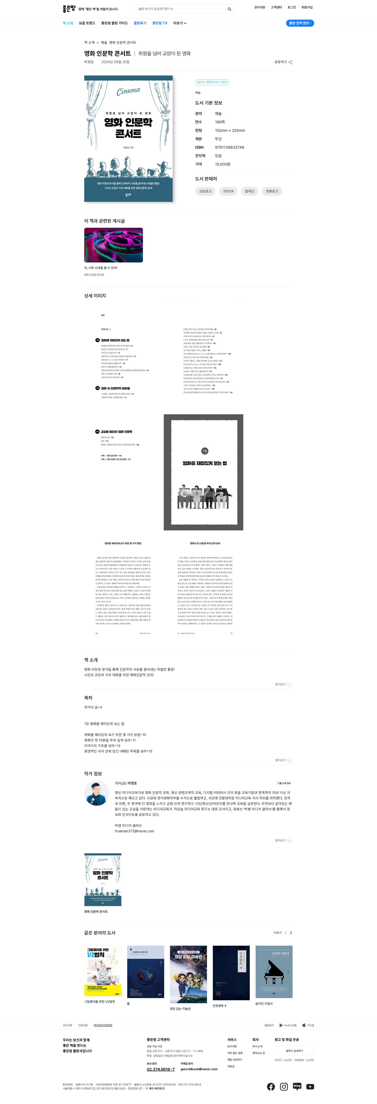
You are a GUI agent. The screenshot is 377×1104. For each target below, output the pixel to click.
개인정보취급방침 (102, 1025)
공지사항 (259, 7)
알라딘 (249, 191)
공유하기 (281, 62)
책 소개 (68, 23)
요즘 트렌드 (87, 23)
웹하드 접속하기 (294, 1050)
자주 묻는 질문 (235, 1053)
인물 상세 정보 (284, 783)
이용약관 (83, 1025)
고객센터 (276, 7)
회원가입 (307, 7)
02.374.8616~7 (161, 1069)
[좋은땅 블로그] (297, 1086)
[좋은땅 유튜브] (310, 1086)
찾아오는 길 (259, 1053)
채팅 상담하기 (234, 1059)
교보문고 (205, 191)
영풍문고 (272, 191)
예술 (198, 93)
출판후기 (140, 23)
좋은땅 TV (159, 23)
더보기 (178, 23)
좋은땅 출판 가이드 (114, 23)
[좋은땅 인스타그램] (284, 1086)
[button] (83, 244)
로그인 (292, 7)
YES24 (228, 191)
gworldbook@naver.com (199, 1069)
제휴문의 (269, 1025)
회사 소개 (258, 1046)
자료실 (230, 1066)
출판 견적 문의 (299, 23)
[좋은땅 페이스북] (271, 1086)
